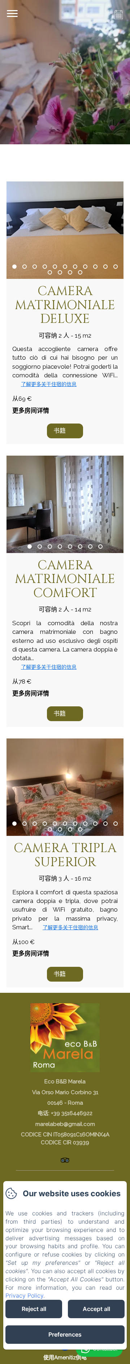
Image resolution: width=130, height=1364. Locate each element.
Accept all (96, 1308)
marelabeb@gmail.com (65, 1124)
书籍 (59, 430)
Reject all (34, 1308)
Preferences (65, 1334)
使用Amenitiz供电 (65, 1357)
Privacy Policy (24, 1295)
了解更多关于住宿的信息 (49, 384)
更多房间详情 (30, 410)
